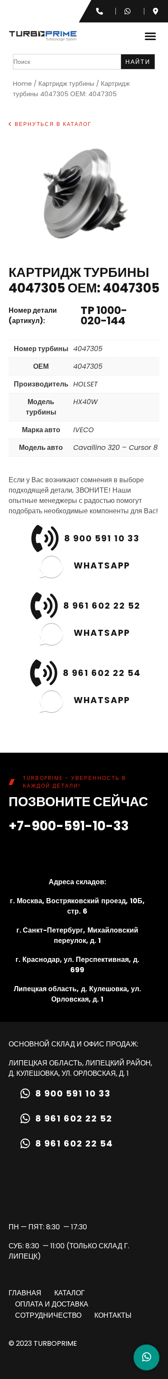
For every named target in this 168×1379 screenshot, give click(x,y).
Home (22, 83)
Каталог (69, 1293)
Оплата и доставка (51, 1304)
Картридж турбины (66, 83)
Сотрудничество (48, 1315)
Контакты (112, 1315)
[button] (150, 36)
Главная (25, 1293)
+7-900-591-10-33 (69, 826)
